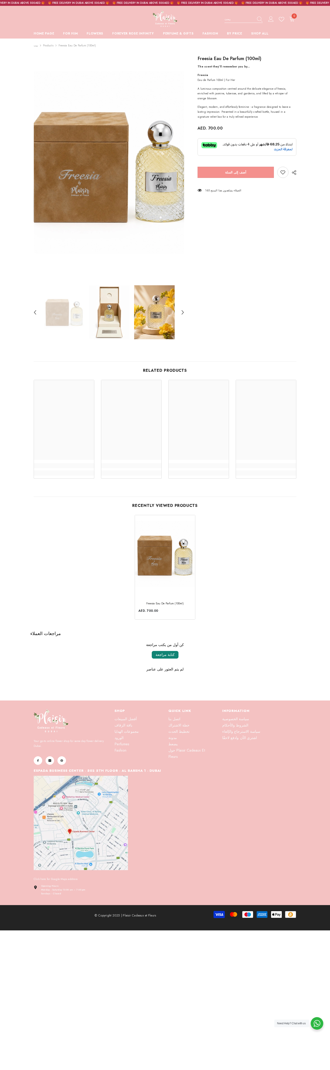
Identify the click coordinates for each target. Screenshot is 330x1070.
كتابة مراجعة (165, 654)
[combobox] (239, 19)
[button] (35, 312)
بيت (36, 45)
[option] (109, 166)
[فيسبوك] (38, 760)
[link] (282, 172)
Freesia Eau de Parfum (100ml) (165, 603)
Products (48, 45)
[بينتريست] (61, 760)
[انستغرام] (50, 760)
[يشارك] (292, 172)
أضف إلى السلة (235, 172)
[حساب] (271, 19)
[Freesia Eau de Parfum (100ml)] (165, 555)
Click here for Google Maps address (55, 879)
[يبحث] (243, 19)
